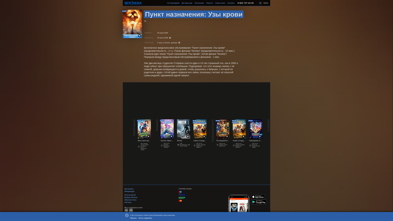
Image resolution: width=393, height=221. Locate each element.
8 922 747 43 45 (246, 3)
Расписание (199, 3)
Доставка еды (187, 3)
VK (126, 210)
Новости (209, 3)
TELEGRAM (131, 210)
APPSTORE (258, 196)
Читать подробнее (145, 218)
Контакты (231, 3)
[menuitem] (173, 3)
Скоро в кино (220, 3)
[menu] (199, 3)
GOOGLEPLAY (259, 202)
